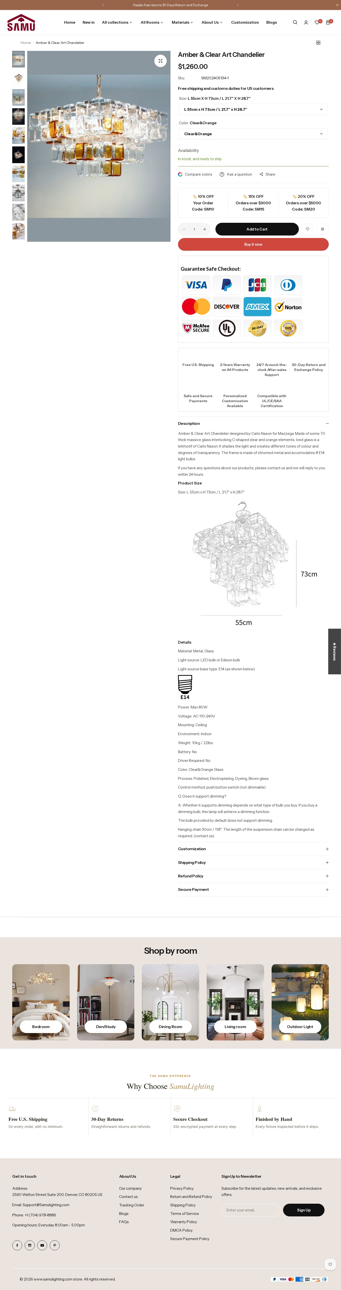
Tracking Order (131, 1205)
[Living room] (235, 1002)
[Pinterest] (55, 1245)
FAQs (124, 1221)
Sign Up (303, 1210)
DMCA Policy (181, 1230)
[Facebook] (17, 1245)
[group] (98, 146)
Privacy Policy (182, 1188)
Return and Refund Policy (191, 1196)
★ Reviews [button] (334, 651)
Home (26, 42)
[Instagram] (30, 1245)
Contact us (128, 1196)
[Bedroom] (41, 1002)
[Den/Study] (106, 1002)
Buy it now (253, 244)
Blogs (124, 1213)
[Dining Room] (170, 1002)
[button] (103, 5)
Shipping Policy (183, 1205)
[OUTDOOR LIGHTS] (300, 1002)
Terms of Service (184, 1213)
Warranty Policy (183, 1221)
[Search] (295, 22)
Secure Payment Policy (189, 1238)
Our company (130, 1188)
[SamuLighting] (21, 22)
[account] (306, 22)
